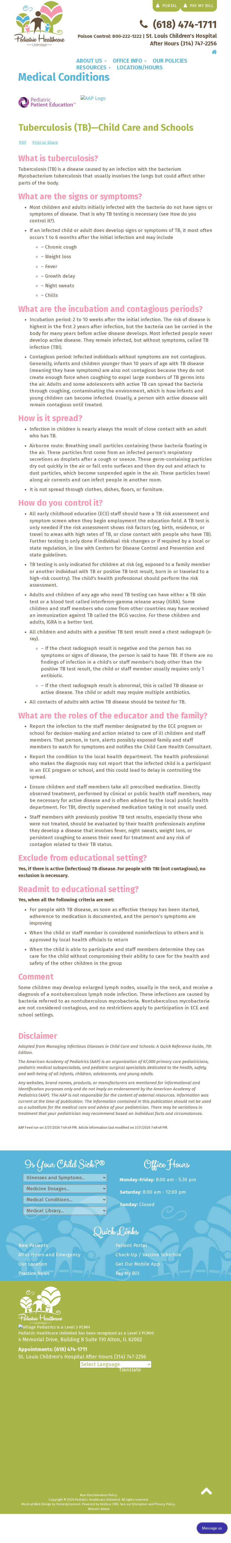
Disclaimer (139, 1504)
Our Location (32, 1264)
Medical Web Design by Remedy (50, 1504)
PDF (22, 142)
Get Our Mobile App (137, 1264)
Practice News (33, 1273)
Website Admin (98, 1509)
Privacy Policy (165, 1504)
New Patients (33, 1245)
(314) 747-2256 (130, 1357)
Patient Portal (131, 1245)
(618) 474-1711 (52, 1349)
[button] (91, 60)
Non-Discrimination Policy (98, 1495)
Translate (130, 1370)
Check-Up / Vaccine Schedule (148, 1255)
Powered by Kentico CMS (100, 1504)
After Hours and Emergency (49, 1255)
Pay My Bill (127, 1273)
